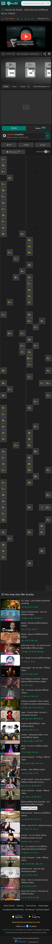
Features (20, 906)
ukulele (23, 86)
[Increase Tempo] (13, 54)
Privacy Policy (43, 906)
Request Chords (29, 808)
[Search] (48, 3)
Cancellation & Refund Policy (13, 909)
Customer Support (42, 909)
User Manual (29, 909)
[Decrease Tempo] (3, 54)
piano (14, 86)
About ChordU (9, 906)
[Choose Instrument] (28, 86)
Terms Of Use (31, 906)
